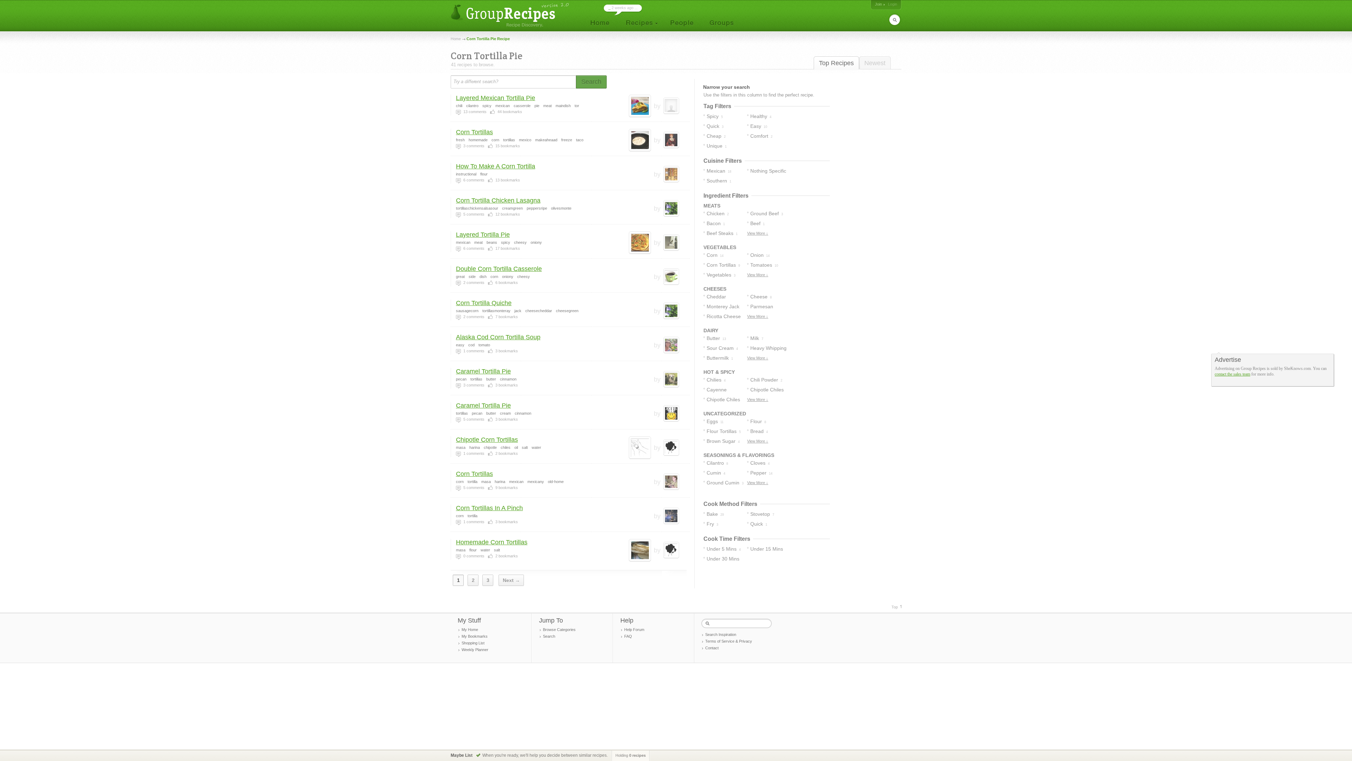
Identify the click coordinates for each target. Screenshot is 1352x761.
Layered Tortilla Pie (483, 234)
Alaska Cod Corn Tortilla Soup (498, 337)
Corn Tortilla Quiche (484, 303)
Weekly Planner (475, 650)
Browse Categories (559, 629)
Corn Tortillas (474, 132)
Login (892, 4)
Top (894, 607)
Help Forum (634, 629)
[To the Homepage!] (511, 14)
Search (549, 636)
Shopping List (473, 643)
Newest (874, 63)
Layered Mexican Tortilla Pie (495, 97)
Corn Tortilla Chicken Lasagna (498, 200)
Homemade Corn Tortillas (491, 542)
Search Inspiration (720, 634)
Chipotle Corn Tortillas (487, 439)
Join (878, 4)
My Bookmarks (475, 636)
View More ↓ (757, 233)
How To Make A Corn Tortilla (495, 166)
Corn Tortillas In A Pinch (489, 508)
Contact (712, 648)
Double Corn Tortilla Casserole (499, 268)
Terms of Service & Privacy (728, 641)
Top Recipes (836, 63)
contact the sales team (1232, 374)
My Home (470, 629)
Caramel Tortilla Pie (483, 371)
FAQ (628, 636)
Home (456, 39)
